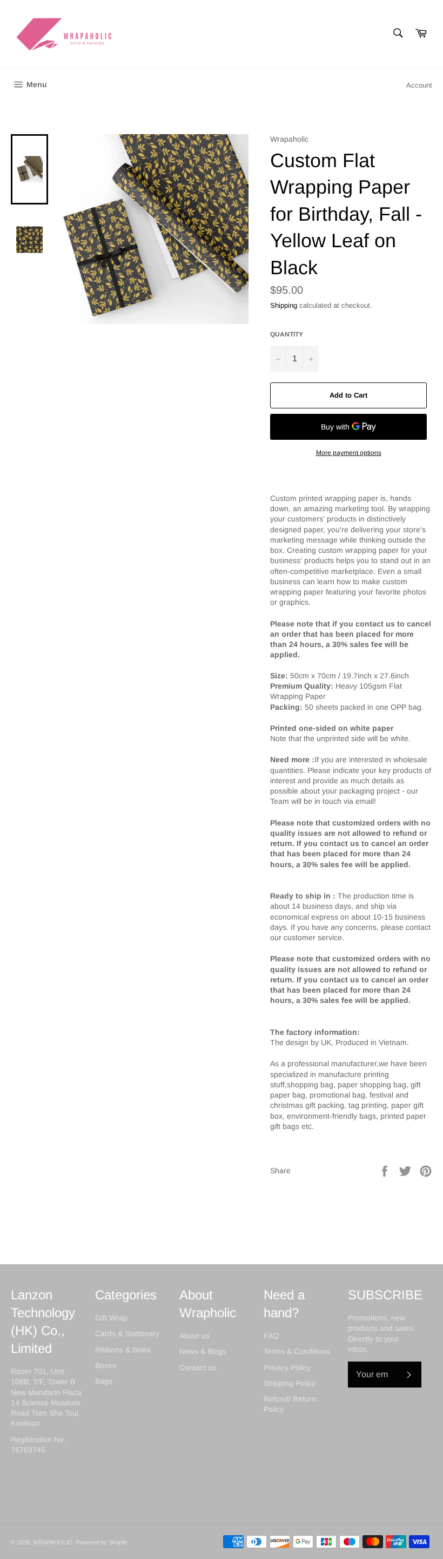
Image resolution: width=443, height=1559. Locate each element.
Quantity (286, 334)
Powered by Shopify (102, 1542)
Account (419, 85)
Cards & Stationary (127, 1333)
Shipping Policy (290, 1383)
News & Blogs (202, 1351)
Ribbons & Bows (123, 1349)
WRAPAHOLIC (52, 1542)
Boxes (105, 1365)
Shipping (283, 305)
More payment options (348, 453)
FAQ (271, 1335)
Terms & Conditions (297, 1351)
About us (194, 1335)
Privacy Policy (287, 1367)
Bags (103, 1381)
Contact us (197, 1367)
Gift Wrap (111, 1317)
